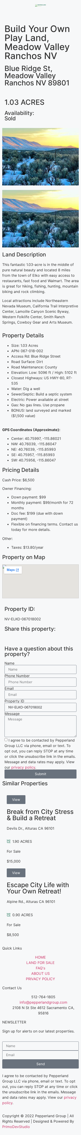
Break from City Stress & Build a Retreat (40, 815)
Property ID (14, 701)
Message (12, 713)
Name (9, 663)
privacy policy (23, 767)
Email (9, 688)
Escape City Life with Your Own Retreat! (38, 888)
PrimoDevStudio (16, 1126)
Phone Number (17, 676)
